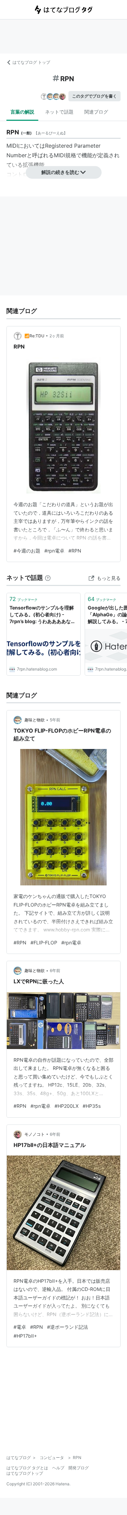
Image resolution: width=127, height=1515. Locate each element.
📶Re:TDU (34, 335)
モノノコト (34, 1134)
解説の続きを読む (60, 172)
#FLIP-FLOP (43, 942)
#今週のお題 (27, 551)
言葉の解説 (22, 112)
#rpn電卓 (54, 551)
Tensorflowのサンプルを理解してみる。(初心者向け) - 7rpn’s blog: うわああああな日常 (42, 615)
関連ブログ (96, 112)
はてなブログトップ (24, 1473)
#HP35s (92, 1106)
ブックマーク (23, 598)
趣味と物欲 (34, 719)
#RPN (74, 551)
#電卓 (20, 1327)
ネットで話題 (59, 112)
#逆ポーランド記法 (67, 1327)
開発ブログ (78, 1467)
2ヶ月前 (56, 335)
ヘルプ (58, 1467)
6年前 (55, 970)
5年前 (55, 719)
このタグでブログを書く (94, 96)
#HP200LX (67, 1106)
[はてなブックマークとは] (47, 577)
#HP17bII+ (25, 1336)
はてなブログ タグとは (27, 1467)
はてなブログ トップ (31, 62)
